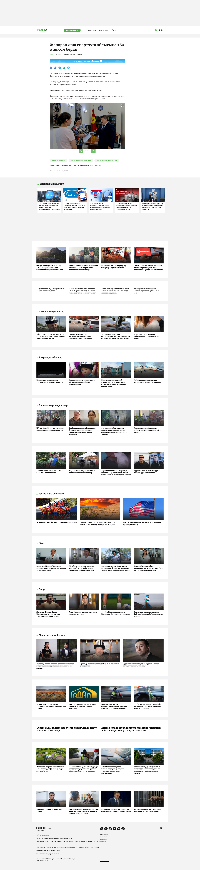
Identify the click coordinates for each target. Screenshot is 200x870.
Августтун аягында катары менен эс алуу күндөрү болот (50, 290)
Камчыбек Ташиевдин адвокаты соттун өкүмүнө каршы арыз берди (116, 810)
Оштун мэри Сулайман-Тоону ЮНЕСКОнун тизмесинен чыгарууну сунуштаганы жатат (49, 268)
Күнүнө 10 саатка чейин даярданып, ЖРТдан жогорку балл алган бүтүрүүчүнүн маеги (148, 568)
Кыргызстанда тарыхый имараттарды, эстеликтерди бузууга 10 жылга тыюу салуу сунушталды (113, 383)
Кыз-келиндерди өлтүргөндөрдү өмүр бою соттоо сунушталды (148, 810)
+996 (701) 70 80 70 (94, 841)
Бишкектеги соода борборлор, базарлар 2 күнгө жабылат (114, 267)
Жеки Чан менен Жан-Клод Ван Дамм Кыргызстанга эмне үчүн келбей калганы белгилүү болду (82, 291)
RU (161, 828)
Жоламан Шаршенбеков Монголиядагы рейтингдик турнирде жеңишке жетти (48, 614)
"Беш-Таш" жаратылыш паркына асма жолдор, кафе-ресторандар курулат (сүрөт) (50, 769)
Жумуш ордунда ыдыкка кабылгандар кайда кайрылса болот (146, 336)
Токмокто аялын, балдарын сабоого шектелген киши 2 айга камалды (147, 430)
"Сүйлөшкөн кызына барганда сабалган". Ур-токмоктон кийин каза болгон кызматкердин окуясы (116, 473)
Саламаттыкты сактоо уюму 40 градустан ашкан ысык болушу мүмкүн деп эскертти (98, 523)
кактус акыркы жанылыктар (107, 160)
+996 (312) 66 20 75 (66, 838)
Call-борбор (103, 30)
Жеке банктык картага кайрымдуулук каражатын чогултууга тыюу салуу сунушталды (112, 770)
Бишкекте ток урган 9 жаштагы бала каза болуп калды (49, 472)
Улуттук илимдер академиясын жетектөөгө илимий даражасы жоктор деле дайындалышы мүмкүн (147, 770)
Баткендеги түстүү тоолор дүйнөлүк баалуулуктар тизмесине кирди (51, 706)
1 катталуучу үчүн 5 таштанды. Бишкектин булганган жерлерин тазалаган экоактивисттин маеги (115, 568)
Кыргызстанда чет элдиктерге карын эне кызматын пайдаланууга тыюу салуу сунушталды (131, 729)
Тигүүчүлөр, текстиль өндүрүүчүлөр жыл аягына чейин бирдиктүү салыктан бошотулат (115, 336)
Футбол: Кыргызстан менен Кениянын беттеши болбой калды (115, 613)
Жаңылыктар (71, 30)
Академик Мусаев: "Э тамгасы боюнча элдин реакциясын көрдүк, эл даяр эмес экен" (51, 568)
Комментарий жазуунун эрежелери (47, 854)
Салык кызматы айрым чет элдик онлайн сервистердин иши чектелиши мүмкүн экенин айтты (148, 268)
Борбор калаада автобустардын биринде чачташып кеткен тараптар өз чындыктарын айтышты (82, 431)
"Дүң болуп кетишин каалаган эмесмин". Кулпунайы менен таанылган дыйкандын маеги (81, 568)
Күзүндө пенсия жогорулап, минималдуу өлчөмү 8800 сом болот (146, 291)
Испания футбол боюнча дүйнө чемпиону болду (56, 522)
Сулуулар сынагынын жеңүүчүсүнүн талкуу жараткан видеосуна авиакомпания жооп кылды (55, 666)
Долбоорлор (92, 30)
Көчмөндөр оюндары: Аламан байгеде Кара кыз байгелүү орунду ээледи (148, 614)
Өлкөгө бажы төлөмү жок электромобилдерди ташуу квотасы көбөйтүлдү (66, 729)
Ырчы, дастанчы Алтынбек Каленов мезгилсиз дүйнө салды (99, 665)
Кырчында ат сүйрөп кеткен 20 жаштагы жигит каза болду (82, 472)
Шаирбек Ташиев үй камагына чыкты (49, 810)
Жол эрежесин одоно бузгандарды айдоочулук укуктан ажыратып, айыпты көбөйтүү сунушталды (83, 769)
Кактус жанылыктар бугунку (81, 160)
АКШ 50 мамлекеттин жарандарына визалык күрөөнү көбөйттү (142, 523)
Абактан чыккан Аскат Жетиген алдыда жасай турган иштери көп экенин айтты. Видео (50, 336)
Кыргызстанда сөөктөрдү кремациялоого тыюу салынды (49, 381)
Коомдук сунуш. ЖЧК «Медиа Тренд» (48, 850)
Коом (51, 54)
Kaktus (80, 54)
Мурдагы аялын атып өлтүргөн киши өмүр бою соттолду (147, 472)
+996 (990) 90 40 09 (55, 841)
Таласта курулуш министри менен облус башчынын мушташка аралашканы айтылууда (83, 268)
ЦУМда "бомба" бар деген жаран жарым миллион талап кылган (50, 429)
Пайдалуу (114, 30)
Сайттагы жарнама (42, 835)
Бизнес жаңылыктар (52, 184)
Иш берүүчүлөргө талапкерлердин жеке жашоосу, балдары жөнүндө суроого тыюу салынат (83, 811)
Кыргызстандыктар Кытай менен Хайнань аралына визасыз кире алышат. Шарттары (115, 291)
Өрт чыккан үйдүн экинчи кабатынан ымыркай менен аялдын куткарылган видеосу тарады (114, 431)
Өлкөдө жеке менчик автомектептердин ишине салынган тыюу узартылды (80, 336)
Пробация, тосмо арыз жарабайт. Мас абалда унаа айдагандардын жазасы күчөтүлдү (148, 706)
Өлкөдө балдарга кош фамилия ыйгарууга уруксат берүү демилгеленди (82, 382)
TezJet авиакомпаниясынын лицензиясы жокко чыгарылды (147, 381)
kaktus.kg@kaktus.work (51, 838)
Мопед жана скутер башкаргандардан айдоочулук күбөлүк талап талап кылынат (114, 706)
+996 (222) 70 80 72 (81, 841)
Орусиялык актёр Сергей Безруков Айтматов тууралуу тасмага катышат (142, 665)
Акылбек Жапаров (58, 160)
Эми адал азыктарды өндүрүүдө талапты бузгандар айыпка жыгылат (82, 706)
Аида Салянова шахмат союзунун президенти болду (83, 613)
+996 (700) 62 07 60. (96, 165)
